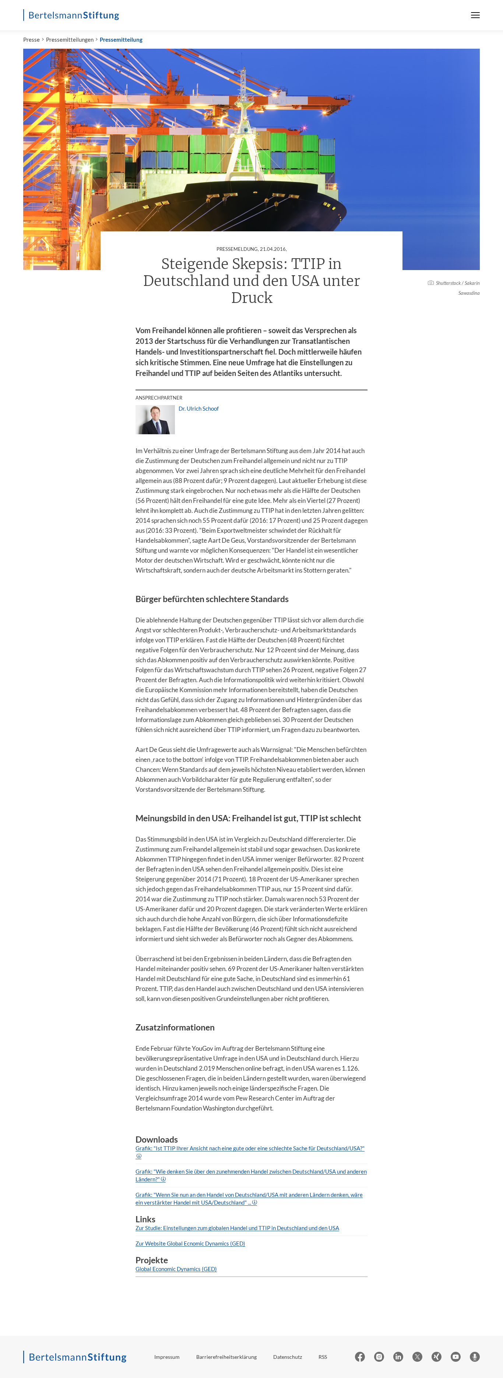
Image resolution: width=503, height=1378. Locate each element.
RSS (323, 1357)
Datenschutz (287, 1357)
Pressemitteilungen (70, 39)
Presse (31, 39)
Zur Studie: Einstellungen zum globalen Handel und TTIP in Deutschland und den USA (237, 1228)
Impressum (167, 1357)
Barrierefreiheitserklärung (226, 1357)
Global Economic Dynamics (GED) (176, 1268)
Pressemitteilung (121, 39)
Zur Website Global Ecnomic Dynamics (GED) (190, 1243)
